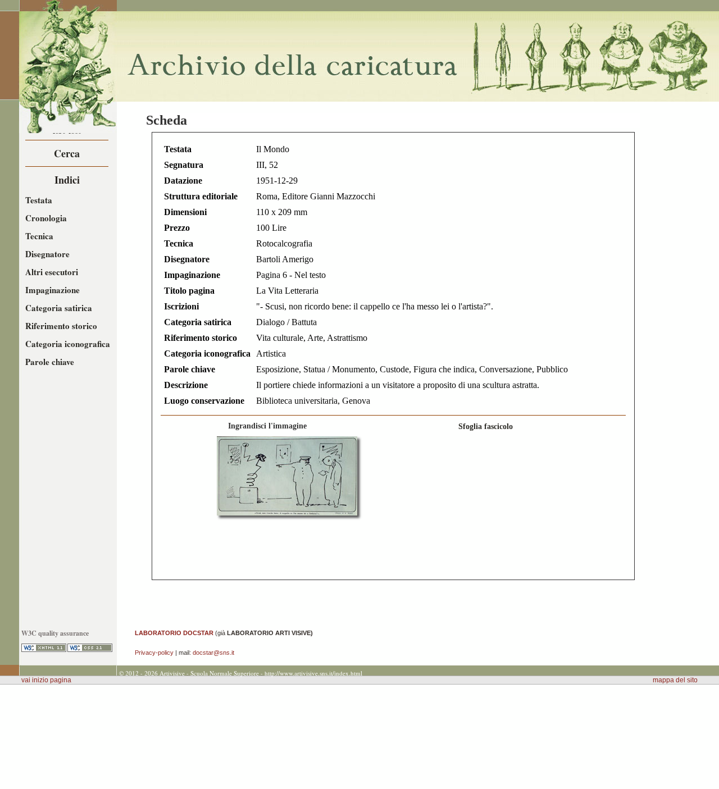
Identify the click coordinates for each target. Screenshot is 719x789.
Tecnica (39, 236)
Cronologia (46, 218)
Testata (38, 200)
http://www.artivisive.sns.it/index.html (313, 673)
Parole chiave (49, 361)
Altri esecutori (51, 272)
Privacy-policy (154, 652)
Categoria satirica (58, 308)
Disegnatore (47, 254)
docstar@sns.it (213, 652)
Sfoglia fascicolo (485, 426)
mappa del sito (675, 680)
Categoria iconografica (67, 344)
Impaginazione (52, 290)
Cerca (67, 153)
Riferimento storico (61, 326)
